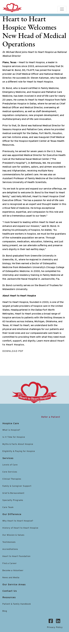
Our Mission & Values (13, 535)
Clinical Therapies (11, 479)
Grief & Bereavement (13, 493)
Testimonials (9, 542)
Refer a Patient (50, 416)
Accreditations (10, 549)
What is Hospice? (11, 430)
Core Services (9, 472)
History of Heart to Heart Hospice (20, 528)
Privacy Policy (55, 627)
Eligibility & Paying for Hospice (18, 451)
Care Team (7, 507)
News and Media (10, 577)
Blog (4, 611)
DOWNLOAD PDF (12, 351)
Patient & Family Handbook (16, 604)
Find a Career (9, 563)
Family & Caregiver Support (16, 486)
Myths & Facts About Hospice (17, 444)
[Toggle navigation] (61, 9)
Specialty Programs (12, 500)
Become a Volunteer (12, 570)
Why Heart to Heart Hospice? (17, 521)
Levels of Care (10, 464)
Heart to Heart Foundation (16, 556)
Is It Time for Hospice (13, 437)
